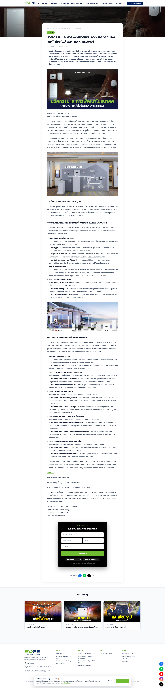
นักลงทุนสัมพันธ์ (107, 3)
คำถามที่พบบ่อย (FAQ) (128, 656)
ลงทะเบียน (50, 472)
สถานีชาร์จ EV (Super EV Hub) (63, 657)
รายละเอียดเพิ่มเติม (65, 683)
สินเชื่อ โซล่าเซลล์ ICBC (84, 665)
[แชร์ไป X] (89, 575)
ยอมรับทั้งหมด (122, 681)
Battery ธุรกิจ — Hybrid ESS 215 (86, 662)
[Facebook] (161, 664)
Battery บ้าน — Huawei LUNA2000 (85, 657)
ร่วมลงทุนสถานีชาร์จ (106, 654)
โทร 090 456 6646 (91, 559)
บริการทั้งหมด (42, 3)
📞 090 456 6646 (134, 3)
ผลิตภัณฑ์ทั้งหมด (76, 3)
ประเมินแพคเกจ (60, 664)
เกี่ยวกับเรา (119, 3)
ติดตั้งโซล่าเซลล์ (60, 654)
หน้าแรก (49, 29)
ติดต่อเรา (125, 662)
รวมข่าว (55, 29)
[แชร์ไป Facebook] (80, 575)
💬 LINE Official (29, 663)
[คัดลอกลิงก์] (93, 575)
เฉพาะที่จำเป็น (109, 681)
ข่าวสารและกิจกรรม (92, 3)
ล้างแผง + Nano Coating (63, 661)
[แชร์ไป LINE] (84, 575)
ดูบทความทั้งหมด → (82, 636)
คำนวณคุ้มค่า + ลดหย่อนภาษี (60, 3)
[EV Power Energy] (30, 3)
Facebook (70, 559)
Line (79, 559)
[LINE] (161, 669)
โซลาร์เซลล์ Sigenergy (84, 654)
